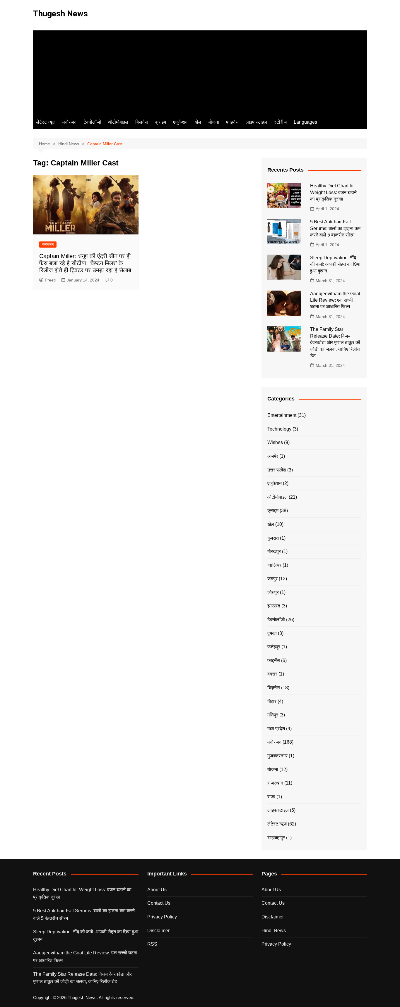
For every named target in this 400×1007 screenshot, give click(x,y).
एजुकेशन (180, 122)
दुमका (272, 633)
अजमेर (272, 456)
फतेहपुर (273, 646)
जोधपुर (273, 592)
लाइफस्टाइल (256, 122)
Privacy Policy (162, 916)
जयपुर (272, 578)
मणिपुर (272, 714)
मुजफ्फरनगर (277, 755)
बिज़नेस (141, 122)
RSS (152, 944)
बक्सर (272, 673)
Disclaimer (158, 930)
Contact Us (158, 903)
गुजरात (273, 538)
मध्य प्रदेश (276, 728)
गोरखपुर (274, 551)
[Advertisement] (200, 71)
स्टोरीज (280, 122)
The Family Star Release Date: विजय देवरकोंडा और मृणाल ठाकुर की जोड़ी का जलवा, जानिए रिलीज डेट (335, 342)
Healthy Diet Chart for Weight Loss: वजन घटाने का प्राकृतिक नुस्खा (333, 192)
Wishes (275, 442)
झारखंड (273, 605)
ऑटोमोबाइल (118, 122)
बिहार (271, 701)
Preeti (50, 280)
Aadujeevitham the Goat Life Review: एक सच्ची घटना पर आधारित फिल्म (335, 300)
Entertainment (281, 415)
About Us (157, 889)
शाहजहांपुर (276, 837)
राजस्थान (275, 782)
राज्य (271, 796)
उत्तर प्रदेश (276, 469)
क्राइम (160, 122)
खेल (197, 122)
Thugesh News (60, 13)
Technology (279, 428)
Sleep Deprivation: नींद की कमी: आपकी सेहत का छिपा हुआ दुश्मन (335, 264)
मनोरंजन (69, 122)
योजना (213, 122)
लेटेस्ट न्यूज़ (45, 122)
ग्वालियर (274, 565)
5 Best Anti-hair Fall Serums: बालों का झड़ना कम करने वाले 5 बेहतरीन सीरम (335, 228)
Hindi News (273, 930)
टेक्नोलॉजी (92, 122)
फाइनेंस (232, 122)
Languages (305, 122)
